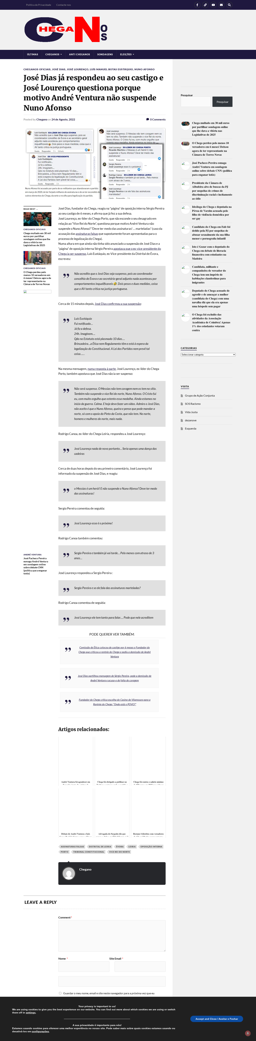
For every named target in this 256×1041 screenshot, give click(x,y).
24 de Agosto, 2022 (63, 119)
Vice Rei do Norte (119, 852)
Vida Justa (191, 412)
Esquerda (190, 428)
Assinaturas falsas (72, 846)
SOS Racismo (193, 403)
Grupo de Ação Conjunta (200, 395)
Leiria (132, 846)
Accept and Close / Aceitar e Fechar (217, 1018)
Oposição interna (151, 846)
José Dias (58, 69)
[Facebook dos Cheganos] (197, 5)
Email (119, 958)
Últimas (32, 54)
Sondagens (105, 54)
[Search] (229, 5)
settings (31, 1012)
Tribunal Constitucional (88, 852)
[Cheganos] (128, 30)
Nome (63, 958)
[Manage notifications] (248, 1033)
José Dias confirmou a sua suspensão (118, 304)
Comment (65, 917)
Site (111, 958)
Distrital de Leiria (100, 846)
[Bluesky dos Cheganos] (205, 5)
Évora (120, 846)
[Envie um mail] (221, 5)
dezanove (190, 420)
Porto (64, 852)
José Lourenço (77, 69)
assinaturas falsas (87, 233)
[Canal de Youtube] (213, 5)
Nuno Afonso (144, 69)
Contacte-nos (63, 4)
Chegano (41, 119)
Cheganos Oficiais (37, 69)
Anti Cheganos (79, 54)
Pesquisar (187, 95)
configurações (40, 1031)
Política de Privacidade (38, 4)
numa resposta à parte (102, 369)
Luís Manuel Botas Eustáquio (111, 69)
